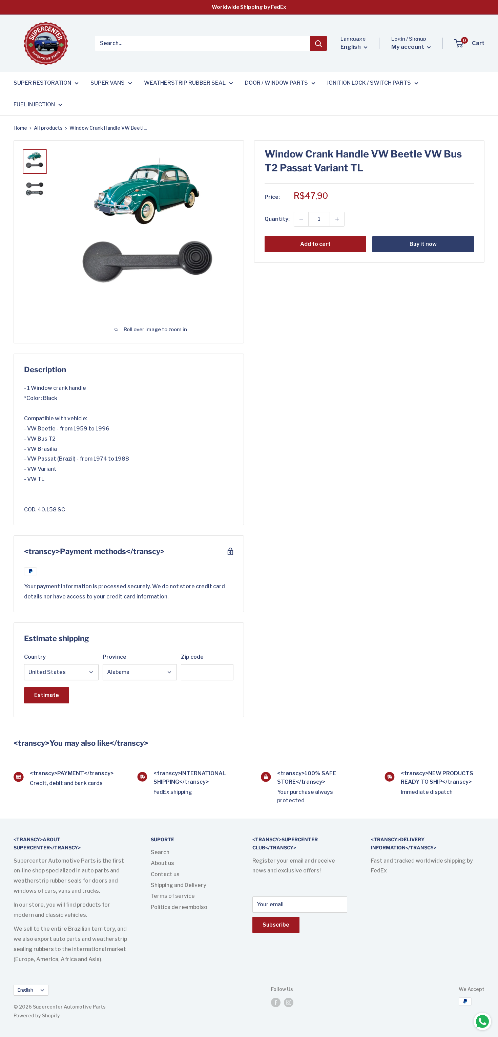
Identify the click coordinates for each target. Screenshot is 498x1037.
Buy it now (423, 244)
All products (48, 128)
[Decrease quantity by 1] (301, 219)
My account (408, 46)
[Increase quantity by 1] (337, 219)
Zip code (192, 657)
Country (35, 657)
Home (20, 128)
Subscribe (276, 925)
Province (114, 657)
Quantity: (277, 219)
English (25, 990)
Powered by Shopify (37, 1015)
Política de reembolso (179, 907)
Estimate (46, 695)
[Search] (318, 43)
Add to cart (315, 244)
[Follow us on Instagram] (288, 1002)
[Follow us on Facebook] (276, 1002)
